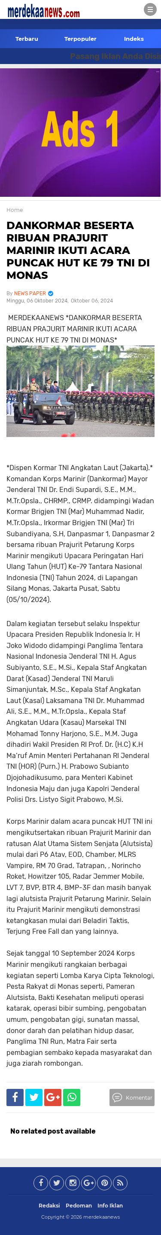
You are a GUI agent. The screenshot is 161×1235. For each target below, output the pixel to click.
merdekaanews (101, 1217)
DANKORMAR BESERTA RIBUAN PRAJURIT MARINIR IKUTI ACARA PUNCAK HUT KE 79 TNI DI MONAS (78, 250)
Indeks (134, 38)
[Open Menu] (150, 9)
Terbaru (26, 38)
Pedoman (79, 1205)
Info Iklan (110, 1205)
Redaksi (49, 1205)
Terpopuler (80, 38)
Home (14, 210)
